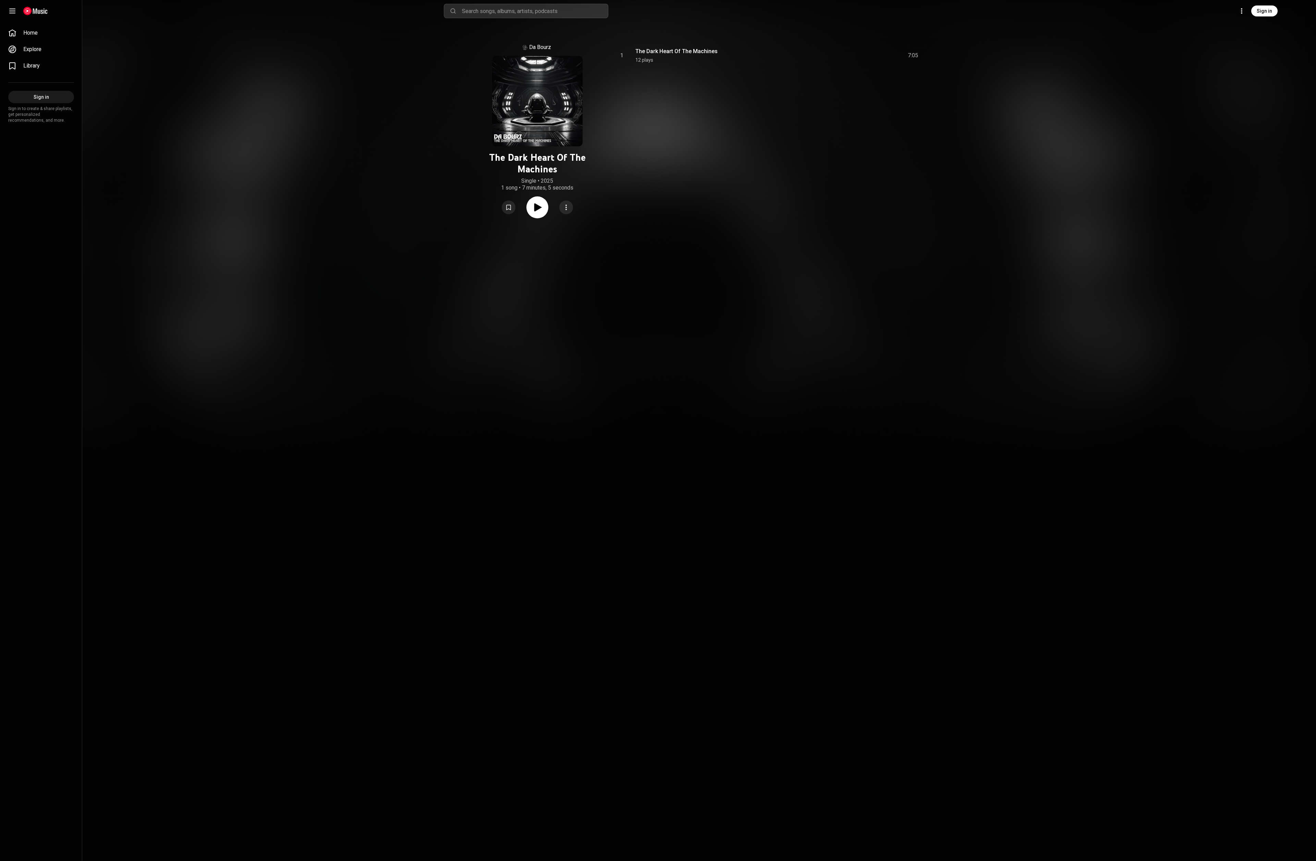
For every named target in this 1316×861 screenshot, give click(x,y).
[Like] (861, 55)
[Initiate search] (453, 10)
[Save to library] (508, 207)
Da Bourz (540, 47)
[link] (41, 33)
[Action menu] (566, 207)
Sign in (1264, 11)
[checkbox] (913, 55)
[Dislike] (874, 55)
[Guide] (12, 11)
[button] (508, 207)
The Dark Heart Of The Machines (676, 51)
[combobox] (535, 11)
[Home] (35, 11)
